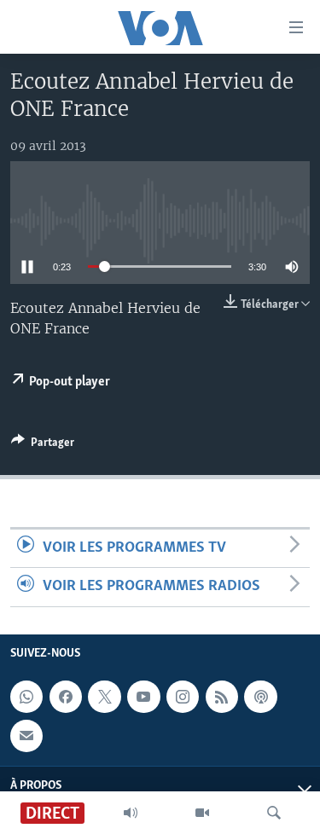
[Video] (202, 812)
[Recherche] (274, 812)
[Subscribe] (26, 735)
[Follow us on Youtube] (143, 697)
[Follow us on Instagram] (182, 697)
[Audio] (130, 812)
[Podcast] (260, 697)
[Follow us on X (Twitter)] (104, 697)
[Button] (42, 445)
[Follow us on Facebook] (65, 697)
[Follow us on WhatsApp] (26, 697)
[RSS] (222, 697)
